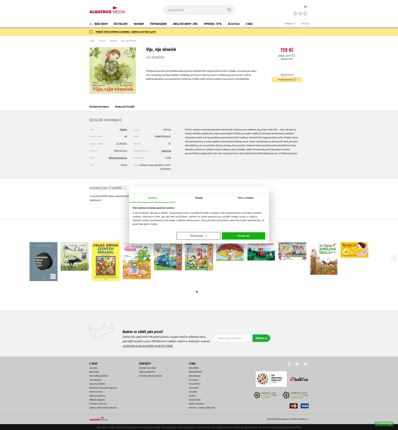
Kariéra (192, 395)
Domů (92, 40)
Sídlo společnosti (147, 371)
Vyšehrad (166, 150)
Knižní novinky (95, 391)
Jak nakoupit (95, 379)
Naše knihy (101, 24)
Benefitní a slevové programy (103, 387)
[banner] (107, 7)
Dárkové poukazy (97, 395)
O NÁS (249, 24)
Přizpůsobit (196, 236)
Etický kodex (195, 399)
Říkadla (113, 40)
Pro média (193, 387)
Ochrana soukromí (97, 403)
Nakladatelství (195, 371)
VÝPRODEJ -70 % (213, 24)
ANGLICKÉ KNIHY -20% (185, 24)
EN (305, 6)
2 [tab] (201, 292)
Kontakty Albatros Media (150, 375)
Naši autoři (94, 371)
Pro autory (194, 379)
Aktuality (93, 367)
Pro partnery (195, 383)
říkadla (123, 129)
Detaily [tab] (199, 197)
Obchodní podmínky (98, 375)
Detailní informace (99, 106)
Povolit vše (244, 236)
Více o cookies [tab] (246, 197)
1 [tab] (197, 292)
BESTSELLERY (121, 24)
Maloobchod (194, 375)
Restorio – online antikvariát (202, 407)
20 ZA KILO (234, 24)
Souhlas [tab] (152, 197)
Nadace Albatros (196, 403)
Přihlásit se (261, 338)
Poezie (102, 40)
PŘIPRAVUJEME (158, 24)
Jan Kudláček (155, 57)
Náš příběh (194, 367)
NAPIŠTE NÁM (386, 423)
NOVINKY (139, 24)
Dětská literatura (118, 157)
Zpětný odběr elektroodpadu (102, 407)
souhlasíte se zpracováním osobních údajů (147, 345)
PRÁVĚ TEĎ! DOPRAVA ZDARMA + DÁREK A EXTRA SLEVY (126, 31)
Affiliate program (97, 399)
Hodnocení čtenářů (124, 106)
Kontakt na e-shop (147, 367)
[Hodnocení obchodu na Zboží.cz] (298, 378)
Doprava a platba (97, 383)
